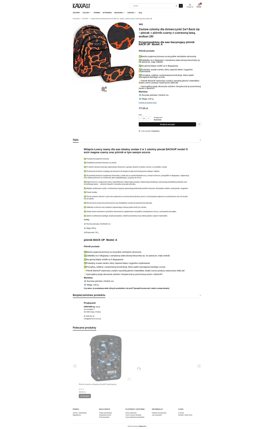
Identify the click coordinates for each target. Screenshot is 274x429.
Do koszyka (85, 396)
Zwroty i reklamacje (79, 413)
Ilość (140, 115)
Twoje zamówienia (105, 413)
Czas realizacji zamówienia (135, 417)
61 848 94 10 (89, 316)
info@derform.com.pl (92, 319)
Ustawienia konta (105, 415)
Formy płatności (131, 413)
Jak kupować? (157, 415)
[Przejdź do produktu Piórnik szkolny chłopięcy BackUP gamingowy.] (105, 358)
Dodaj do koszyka (167, 124)
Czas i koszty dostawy (133, 415)
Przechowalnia (104, 417)
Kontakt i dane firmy (185, 415)
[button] (181, 6)
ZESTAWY (85, 18)
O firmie (181, 413)
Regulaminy (77, 415)
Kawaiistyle (76, 18)
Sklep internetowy (136, 426)
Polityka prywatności (159, 413)
